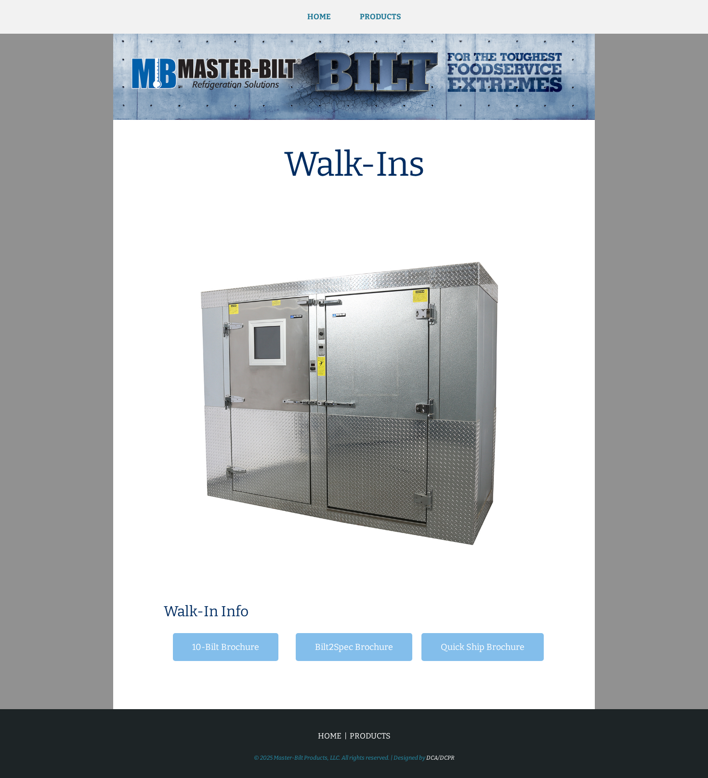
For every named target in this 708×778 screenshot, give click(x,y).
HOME (319, 16)
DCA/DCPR (440, 757)
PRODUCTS (380, 16)
